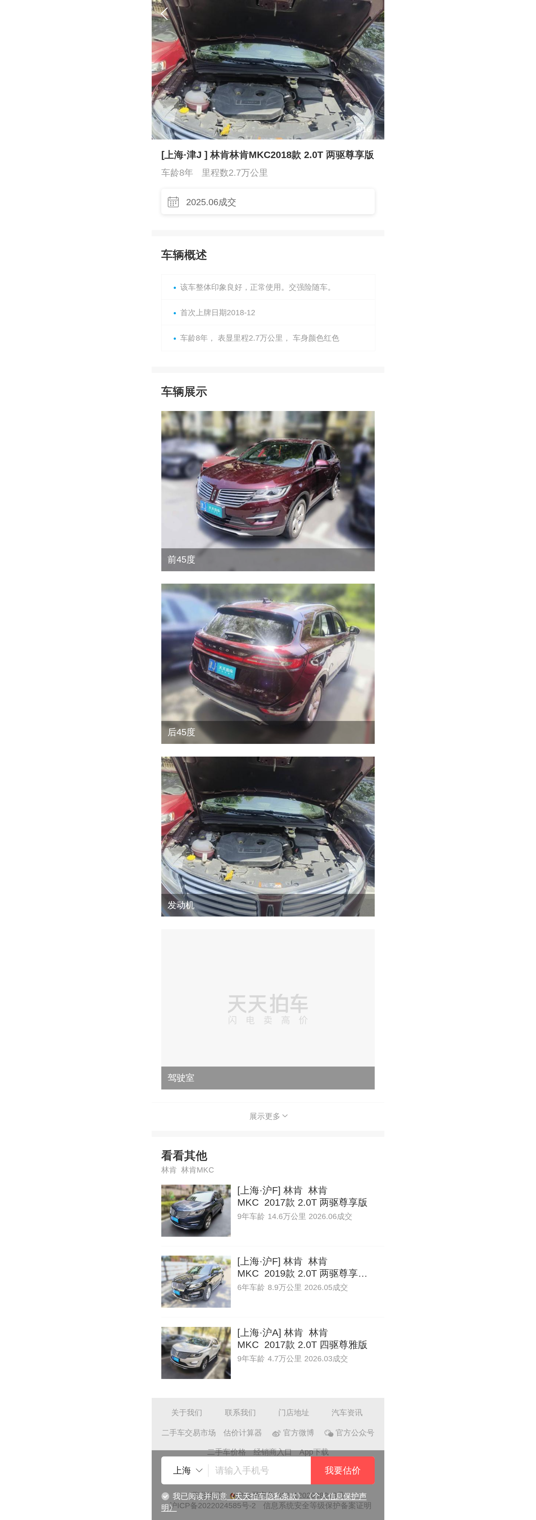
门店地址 (293, 1412)
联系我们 (240, 1412)
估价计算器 (242, 1433)
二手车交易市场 (189, 1433)
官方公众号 (355, 1433)
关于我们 (186, 1412)
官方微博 (298, 1433)
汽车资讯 (347, 1412)
